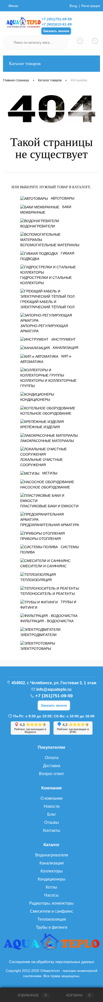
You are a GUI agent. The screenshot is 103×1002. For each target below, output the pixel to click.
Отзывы (51, 822)
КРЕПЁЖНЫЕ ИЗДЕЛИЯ (40, 427)
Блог (51, 814)
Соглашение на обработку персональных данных (51, 962)
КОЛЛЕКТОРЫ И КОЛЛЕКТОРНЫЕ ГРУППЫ (48, 383)
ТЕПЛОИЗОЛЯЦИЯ (36, 580)
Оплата (51, 758)
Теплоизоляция (51, 919)
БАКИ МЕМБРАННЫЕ (45, 209)
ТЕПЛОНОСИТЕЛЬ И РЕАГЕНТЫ (47, 594)
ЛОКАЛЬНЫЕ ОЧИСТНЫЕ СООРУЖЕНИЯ (41, 462)
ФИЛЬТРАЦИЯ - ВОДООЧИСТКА (47, 621)
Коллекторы (51, 871)
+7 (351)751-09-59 (57, 19)
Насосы (51, 895)
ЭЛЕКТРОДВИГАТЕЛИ (38, 635)
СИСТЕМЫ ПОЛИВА (49, 549)
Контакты (51, 830)
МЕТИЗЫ (49, 473)
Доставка (51, 766)
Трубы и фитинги (51, 927)
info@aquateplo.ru (54, 689)
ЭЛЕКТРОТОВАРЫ (35, 649)
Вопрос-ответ (51, 774)
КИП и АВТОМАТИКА (45, 359)
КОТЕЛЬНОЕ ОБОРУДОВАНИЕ (45, 413)
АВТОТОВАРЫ (62, 198)
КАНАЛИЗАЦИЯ (65, 348)
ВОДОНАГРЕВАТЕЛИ (37, 226)
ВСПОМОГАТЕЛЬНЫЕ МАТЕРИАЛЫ (49, 245)
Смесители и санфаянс (51, 911)
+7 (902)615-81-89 (57, 24)
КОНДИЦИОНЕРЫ (35, 400)
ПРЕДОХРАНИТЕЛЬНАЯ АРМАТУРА (49, 525)
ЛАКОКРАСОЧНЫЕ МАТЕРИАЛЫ (47, 441)
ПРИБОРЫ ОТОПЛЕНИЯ (40, 539)
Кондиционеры (52, 879)
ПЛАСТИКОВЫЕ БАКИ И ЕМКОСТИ (49, 506)
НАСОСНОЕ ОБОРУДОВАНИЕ (45, 487)
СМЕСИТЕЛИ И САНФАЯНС (43, 566)
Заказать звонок (56, 31)
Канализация (52, 863)
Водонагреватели (51, 855)
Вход (73, 6)
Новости (52, 806)
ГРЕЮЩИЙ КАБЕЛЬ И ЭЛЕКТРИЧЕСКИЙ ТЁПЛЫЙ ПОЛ (47, 304)
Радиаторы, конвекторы (51, 903)
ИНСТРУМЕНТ (64, 339)
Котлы (51, 887)
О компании (51, 798)
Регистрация (90, 6)
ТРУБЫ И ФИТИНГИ (48, 604)
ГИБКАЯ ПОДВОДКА (47, 256)
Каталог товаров (25, 63)
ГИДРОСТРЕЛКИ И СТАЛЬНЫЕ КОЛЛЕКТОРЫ (46, 280)
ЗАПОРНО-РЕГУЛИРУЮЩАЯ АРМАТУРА (44, 328)
